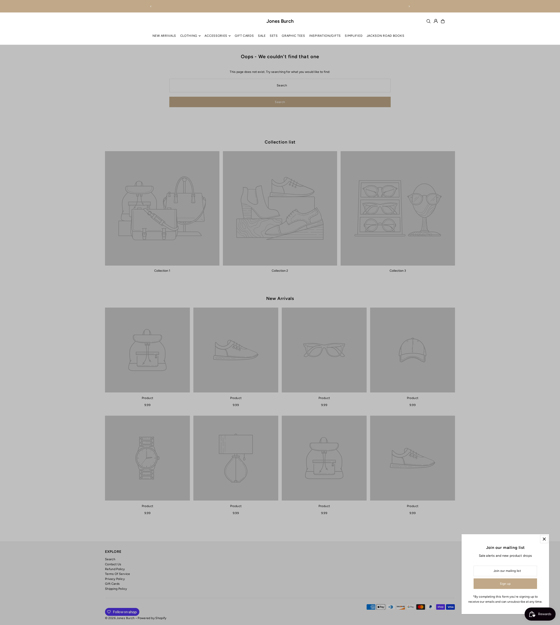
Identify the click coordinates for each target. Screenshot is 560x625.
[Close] (544, 539)
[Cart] (442, 21)
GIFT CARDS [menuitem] (244, 36)
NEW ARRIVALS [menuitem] (164, 36)
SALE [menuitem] (262, 36)
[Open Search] (428, 21)
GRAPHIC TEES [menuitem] (293, 36)
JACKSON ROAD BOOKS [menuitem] (385, 36)
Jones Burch (280, 21)
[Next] (409, 6)
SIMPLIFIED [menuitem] (353, 36)
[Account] (436, 21)
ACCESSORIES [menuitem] (216, 36)
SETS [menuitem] (274, 36)
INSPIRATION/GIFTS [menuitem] (325, 36)
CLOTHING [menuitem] (189, 36)
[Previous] (151, 6)
